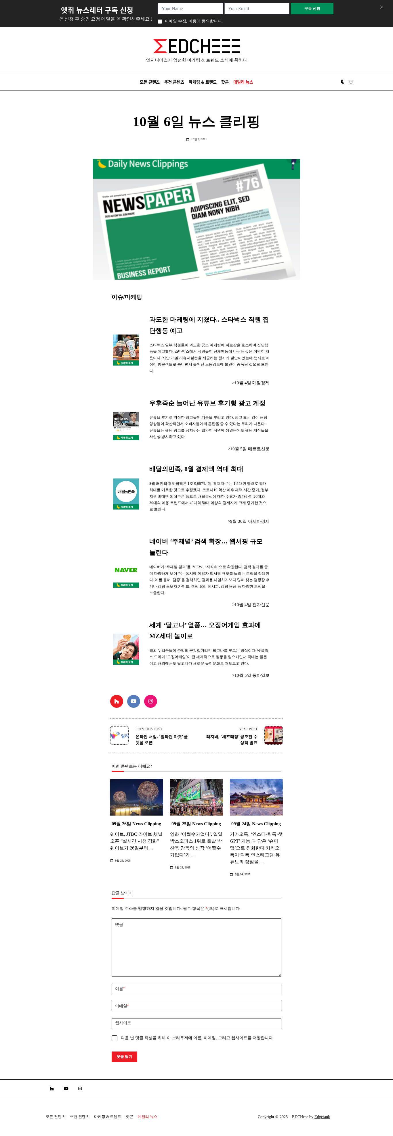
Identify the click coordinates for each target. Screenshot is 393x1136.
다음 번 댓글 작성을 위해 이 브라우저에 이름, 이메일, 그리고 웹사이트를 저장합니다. (197, 1038)
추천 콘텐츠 (174, 82)
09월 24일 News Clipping (256, 823)
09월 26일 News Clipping (136, 823)
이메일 (122, 1006)
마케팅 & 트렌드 (203, 82)
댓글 (119, 924)
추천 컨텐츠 (79, 1117)
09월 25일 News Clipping (196, 823)
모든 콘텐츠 (150, 82)
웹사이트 (123, 1023)
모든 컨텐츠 (55, 1117)
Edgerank (322, 1117)
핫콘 (225, 82)
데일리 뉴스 (243, 82)
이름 (120, 989)
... (151, 847)
